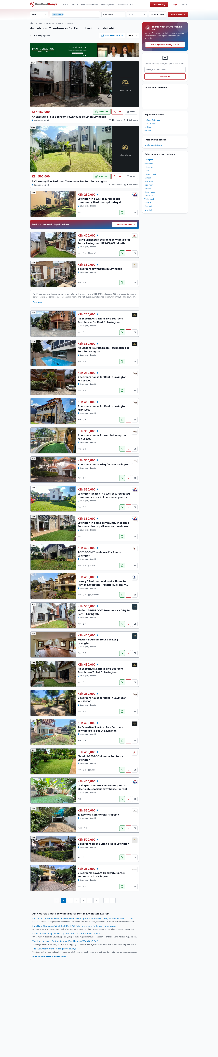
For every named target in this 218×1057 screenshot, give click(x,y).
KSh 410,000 (87, 402)
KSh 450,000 (87, 577)
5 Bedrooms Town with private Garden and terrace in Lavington (102, 874)
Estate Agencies (108, 4)
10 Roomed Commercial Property (98, 814)
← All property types (153, 145)
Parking (147, 127)
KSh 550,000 (87, 606)
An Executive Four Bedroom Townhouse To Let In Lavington (69, 116)
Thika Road (149, 199)
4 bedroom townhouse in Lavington (100, 268)
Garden (147, 130)
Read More (37, 302)
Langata (147, 188)
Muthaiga (148, 181)
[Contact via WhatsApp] (122, 212)
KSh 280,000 (87, 869)
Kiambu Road (150, 174)
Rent (74, 4)
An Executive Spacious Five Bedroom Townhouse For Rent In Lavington (100, 320)
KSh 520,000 (87, 839)
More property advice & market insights (49, 956)
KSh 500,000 (41, 176)
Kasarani (148, 206)
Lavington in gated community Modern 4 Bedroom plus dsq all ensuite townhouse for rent (103, 526)
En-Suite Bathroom (152, 120)
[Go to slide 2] (85, 55)
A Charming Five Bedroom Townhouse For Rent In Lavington (69, 181)
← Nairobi (148, 210)
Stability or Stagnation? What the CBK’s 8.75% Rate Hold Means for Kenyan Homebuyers (74, 926)
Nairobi (60, 23)
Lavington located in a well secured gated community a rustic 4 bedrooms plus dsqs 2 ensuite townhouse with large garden (104, 497)
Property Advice (124, 4)
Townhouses (50, 23)
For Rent (39, 23)
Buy (64, 4)
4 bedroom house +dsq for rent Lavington (103, 464)
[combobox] (81, 14)
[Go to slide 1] (83, 55)
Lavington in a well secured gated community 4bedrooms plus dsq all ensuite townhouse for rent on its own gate (102, 204)
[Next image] (108, 84)
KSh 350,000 (87, 431)
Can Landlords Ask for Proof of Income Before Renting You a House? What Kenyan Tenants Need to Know (82, 918)
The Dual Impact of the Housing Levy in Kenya (54, 948)
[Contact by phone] (128, 212)
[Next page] (113, 900)
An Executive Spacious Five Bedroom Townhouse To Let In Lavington (100, 670)
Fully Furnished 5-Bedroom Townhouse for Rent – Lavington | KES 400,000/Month (104, 241)
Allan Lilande (125, 90)
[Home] (31, 23)
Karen (146, 171)
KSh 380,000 (87, 265)
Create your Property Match (165, 44)
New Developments (89, 4)
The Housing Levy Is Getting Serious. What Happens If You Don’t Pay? (65, 941)
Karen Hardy (149, 192)
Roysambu (148, 195)
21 (106, 900)
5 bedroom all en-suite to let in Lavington (103, 843)
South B (147, 202)
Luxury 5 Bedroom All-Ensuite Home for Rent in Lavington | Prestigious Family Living (102, 584)
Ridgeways (149, 185)
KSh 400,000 (87, 235)
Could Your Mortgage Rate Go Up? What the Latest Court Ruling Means (66, 933)
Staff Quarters (150, 123)
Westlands (148, 163)
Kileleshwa (149, 167)
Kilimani (147, 178)
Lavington (70, 23)
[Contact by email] (135, 212)
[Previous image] (34, 84)
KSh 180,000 (41, 112)
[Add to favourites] (108, 65)
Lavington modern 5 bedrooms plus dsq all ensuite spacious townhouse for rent (102, 787)
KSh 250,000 (87, 194)
